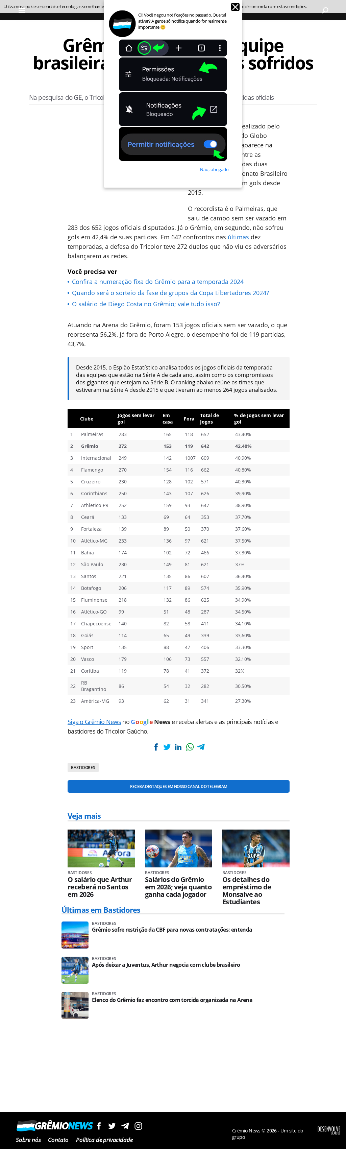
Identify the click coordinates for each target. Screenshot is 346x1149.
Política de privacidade (104, 1140)
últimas (238, 237)
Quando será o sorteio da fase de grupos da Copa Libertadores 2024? (170, 292)
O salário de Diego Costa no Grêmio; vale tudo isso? (146, 304)
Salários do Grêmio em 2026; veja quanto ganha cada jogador (178, 887)
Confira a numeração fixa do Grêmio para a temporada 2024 (158, 281)
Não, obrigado (214, 169)
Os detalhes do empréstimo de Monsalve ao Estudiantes (246, 891)
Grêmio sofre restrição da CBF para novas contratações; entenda (172, 930)
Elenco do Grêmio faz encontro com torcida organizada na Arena (172, 1000)
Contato (58, 1140)
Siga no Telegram (125, 1126)
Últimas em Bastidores (101, 910)
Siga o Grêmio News (94, 722)
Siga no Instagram (138, 1126)
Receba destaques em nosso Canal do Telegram (178, 786)
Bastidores (83, 767)
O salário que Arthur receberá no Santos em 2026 (100, 887)
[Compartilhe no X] (167, 747)
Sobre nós (28, 1140)
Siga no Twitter (112, 1126)
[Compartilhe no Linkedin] (178, 747)
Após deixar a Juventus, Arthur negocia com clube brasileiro (166, 965)
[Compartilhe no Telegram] (201, 747)
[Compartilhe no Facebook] (156, 747)
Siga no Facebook (99, 1126)
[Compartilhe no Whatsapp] (189, 747)
